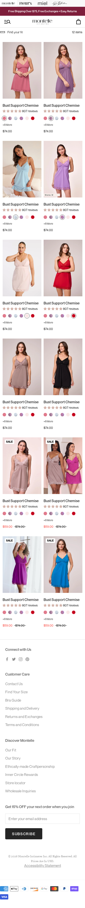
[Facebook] (7, 658)
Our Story (12, 758)
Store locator (15, 783)
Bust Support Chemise (21, 105)
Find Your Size (16, 692)
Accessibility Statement (42, 865)
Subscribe (24, 833)
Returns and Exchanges (23, 716)
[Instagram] (20, 658)
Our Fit (10, 750)
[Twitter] (14, 658)
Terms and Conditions (22, 724)
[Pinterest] (27, 658)
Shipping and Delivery (22, 708)
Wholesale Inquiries (20, 791)
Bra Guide (13, 700)
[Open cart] (78, 21)
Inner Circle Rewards (21, 774)
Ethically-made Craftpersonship (30, 766)
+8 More (7, 124)
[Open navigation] (7, 21)
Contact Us (14, 683)
